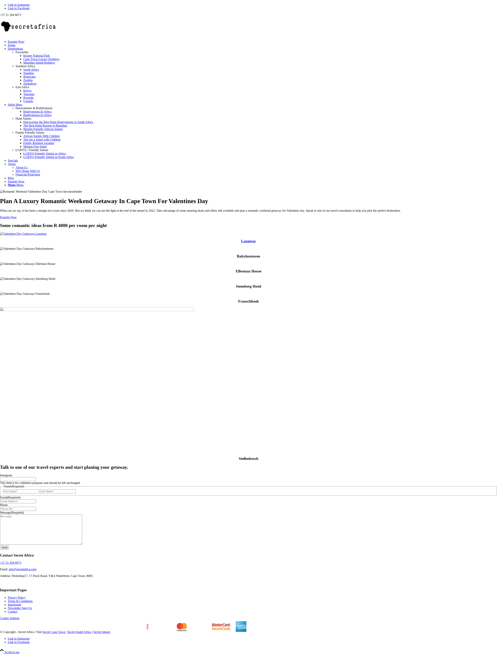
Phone (4, 505)
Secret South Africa (79, 632)
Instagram (6, 475)
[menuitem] (252, 41)
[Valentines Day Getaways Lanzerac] (23, 233)
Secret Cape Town (54, 632)
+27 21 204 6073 (10, 562)
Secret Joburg (101, 632)
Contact (12, 611)
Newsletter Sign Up (20, 608)
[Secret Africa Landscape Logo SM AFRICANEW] (29, 35)
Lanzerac (248, 241)
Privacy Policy (17, 597)
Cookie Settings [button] (9, 618)
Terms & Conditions (20, 601)
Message (12, 512)
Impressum (14, 604)
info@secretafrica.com (22, 569)
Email (10, 497)
